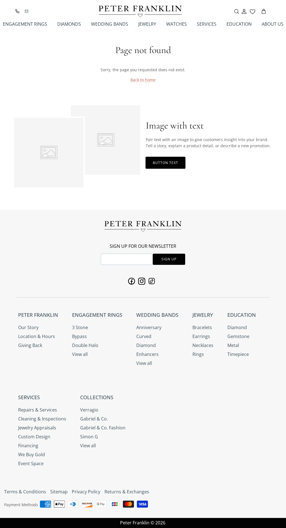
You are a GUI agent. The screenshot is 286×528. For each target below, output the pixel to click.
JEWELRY (147, 24)
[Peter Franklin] (140, 11)
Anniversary (148, 327)
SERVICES (206, 24)
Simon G (89, 437)
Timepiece (238, 354)
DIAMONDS (69, 24)
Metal (233, 345)
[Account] (244, 11)
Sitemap (59, 492)
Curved (143, 336)
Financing (28, 446)
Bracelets (202, 327)
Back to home (143, 79)
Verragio (89, 410)
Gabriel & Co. (94, 419)
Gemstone (238, 336)
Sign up (169, 259)
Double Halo (85, 345)
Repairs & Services (37, 410)
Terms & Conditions (25, 492)
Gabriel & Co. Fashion (102, 428)
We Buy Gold (31, 454)
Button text (165, 162)
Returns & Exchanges (126, 492)
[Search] (236, 11)
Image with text (175, 125)
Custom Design (34, 437)
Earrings (201, 336)
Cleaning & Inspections (42, 419)
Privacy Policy (86, 492)
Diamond (146, 345)
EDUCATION (239, 24)
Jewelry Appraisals (37, 428)
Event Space (31, 463)
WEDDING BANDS (109, 24)
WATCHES (176, 24)
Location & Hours (36, 336)
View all (80, 354)
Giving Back (30, 345)
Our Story (28, 327)
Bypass (79, 336)
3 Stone (80, 327)
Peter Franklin (134, 523)
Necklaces (202, 345)
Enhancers (147, 354)
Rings (198, 354)
